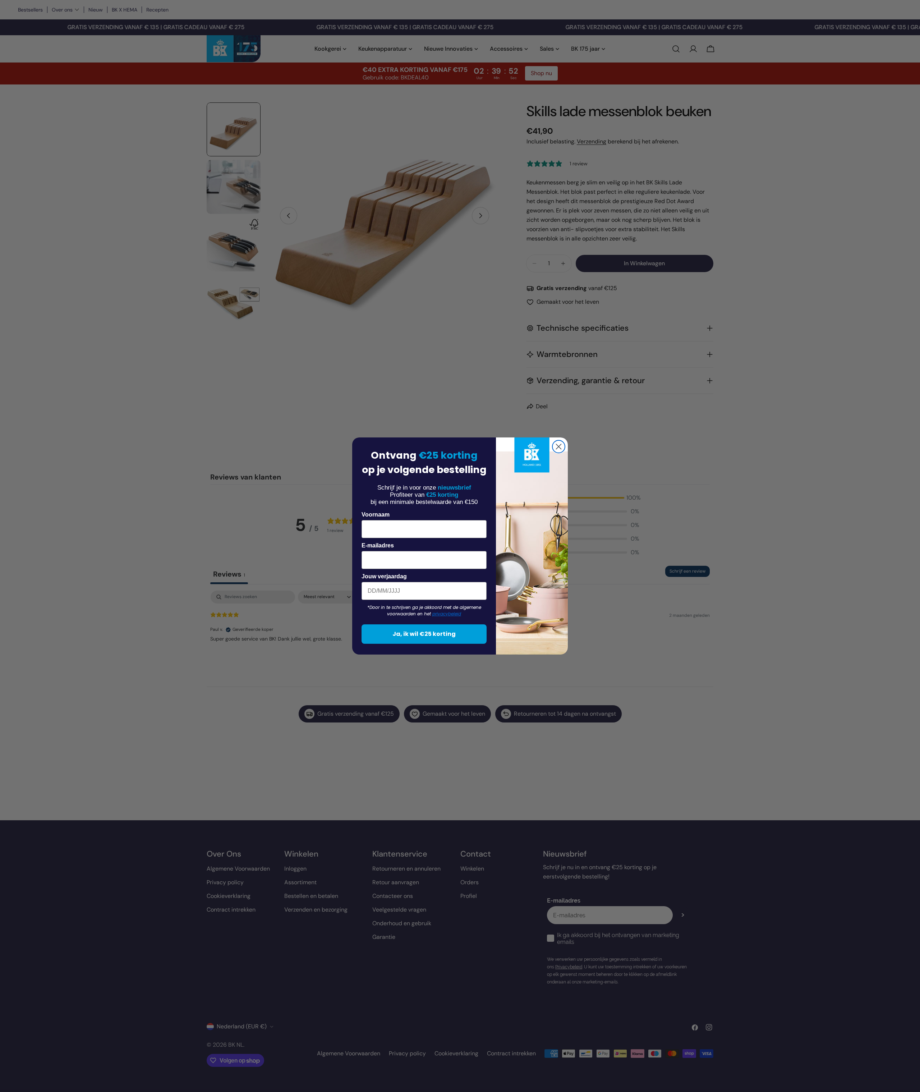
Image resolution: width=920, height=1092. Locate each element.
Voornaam (376, 514)
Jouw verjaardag (384, 576)
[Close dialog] (558, 446)
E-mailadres (378, 545)
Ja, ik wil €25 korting (424, 634)
